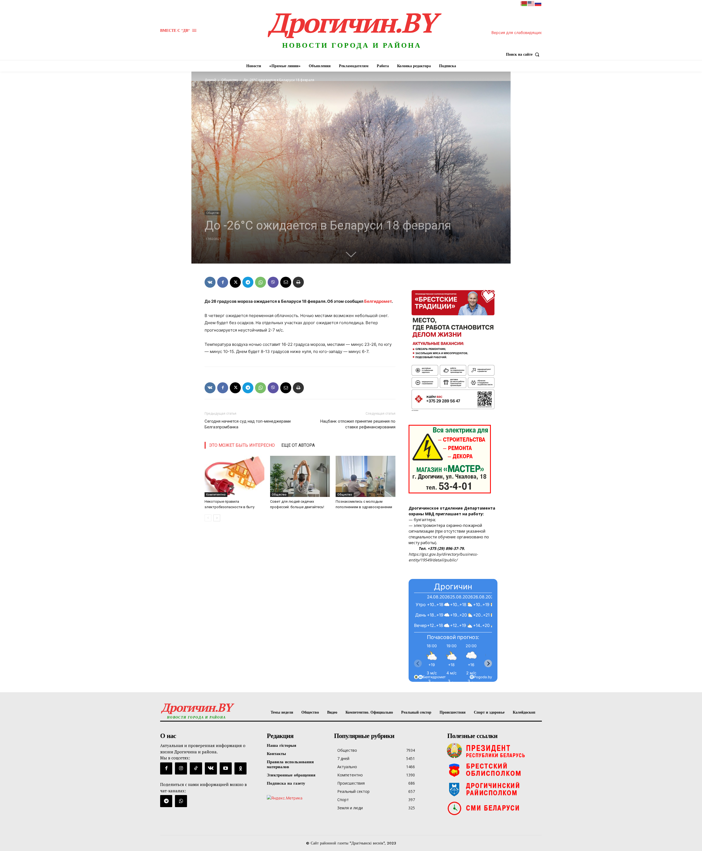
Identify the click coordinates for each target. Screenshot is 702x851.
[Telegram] (247, 282)
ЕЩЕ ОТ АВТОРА (298, 445)
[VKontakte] (211, 768)
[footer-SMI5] (493, 808)
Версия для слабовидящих (516, 32)
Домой (210, 80)
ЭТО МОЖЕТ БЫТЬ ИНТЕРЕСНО (242, 445)
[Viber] (273, 282)
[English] (531, 3)
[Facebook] (222, 282)
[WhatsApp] (260, 282)
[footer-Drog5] (493, 789)
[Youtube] (226, 768)
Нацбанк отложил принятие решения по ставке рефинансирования (357, 424)
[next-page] (216, 517)
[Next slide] (488, 663)
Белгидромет (378, 301)
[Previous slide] (418, 663)
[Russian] (538, 3)
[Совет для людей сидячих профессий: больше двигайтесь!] (300, 476)
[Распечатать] (298, 282)
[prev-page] (208, 517)
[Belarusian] (524, 3)
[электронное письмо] (285, 282)
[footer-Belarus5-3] (493, 750)
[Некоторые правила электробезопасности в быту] (234, 476)
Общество (229, 80)
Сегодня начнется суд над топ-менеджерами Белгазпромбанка (248, 424)
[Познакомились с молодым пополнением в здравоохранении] (365, 476)
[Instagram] (181, 768)
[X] (235, 282)
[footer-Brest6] (493, 770)
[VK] (210, 282)
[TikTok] (196, 768)
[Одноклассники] (240, 768)
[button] (524, 54)
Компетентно (216, 494)
